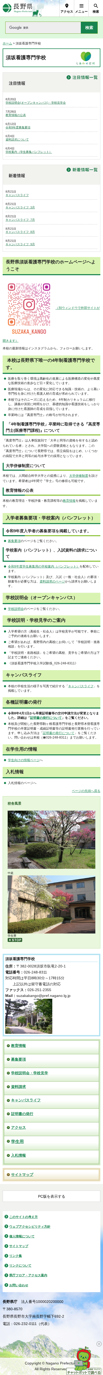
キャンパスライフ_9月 (20, 244)
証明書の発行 (22, 1051)
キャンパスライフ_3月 (20, 207)
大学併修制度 (78, 476)
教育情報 (69, 501)
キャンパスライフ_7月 (20, 219)
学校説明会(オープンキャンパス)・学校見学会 (36, 102)
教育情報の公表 (16, 115)
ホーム (7, 43)
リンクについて (20, 1203)
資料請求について (17, 139)
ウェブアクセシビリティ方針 (29, 1164)
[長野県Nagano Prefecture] (17, 8)
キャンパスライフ (17, 195)
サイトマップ (22, 1112)
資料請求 (18, 1024)
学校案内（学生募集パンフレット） (29, 151)
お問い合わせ (18, 1222)
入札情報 (18, 1092)
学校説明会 (16, 609)
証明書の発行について (46, 718)
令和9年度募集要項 (18, 127)
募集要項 (14, 541)
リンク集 (15, 1193)
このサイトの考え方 (23, 1154)
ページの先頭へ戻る (86, 791)
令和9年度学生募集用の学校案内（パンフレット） (43, 566)
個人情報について (22, 1173)
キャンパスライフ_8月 (20, 231)
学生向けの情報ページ (24, 760)
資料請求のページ (52, 581)
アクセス (18, 1064)
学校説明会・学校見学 (29, 1010)
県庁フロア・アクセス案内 (28, 1213)
